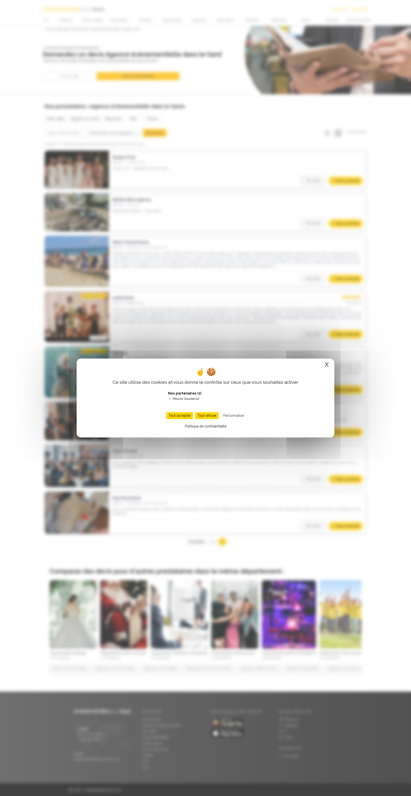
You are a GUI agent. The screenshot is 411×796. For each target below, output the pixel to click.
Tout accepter (179, 416)
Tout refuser (206, 416)
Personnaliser (233, 416)
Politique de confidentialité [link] (205, 426)
